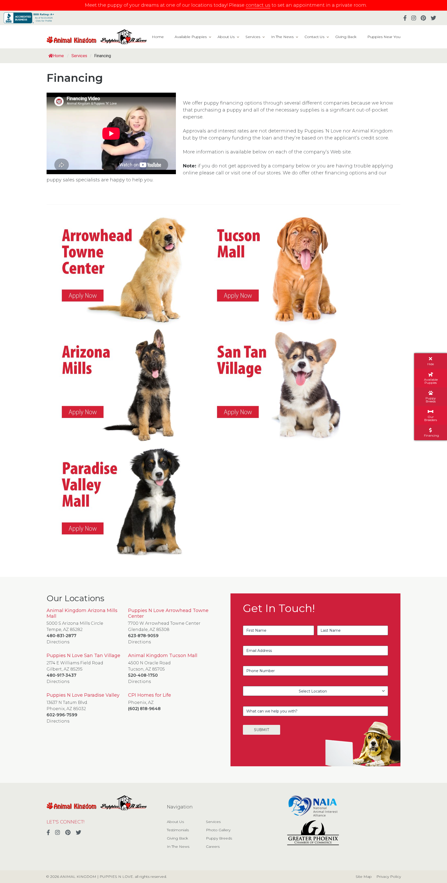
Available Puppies (191, 36)
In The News (282, 36)
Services (252, 36)
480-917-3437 (61, 675)
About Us (226, 36)
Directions (58, 641)
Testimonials (178, 830)
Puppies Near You (383, 36)
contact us (258, 5)
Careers (213, 846)
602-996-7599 (62, 714)
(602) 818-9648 (144, 708)
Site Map (364, 876)
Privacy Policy (388, 876)
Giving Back (345, 36)
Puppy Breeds (219, 838)
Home (158, 36)
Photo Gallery (218, 830)
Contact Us (314, 36)
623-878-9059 (143, 635)
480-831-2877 (61, 635)
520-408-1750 (143, 675)
